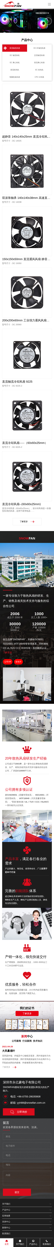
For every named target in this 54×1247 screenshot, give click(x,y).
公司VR (7, 662)
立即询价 (22, 1111)
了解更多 (24, 521)
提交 (17, 1192)
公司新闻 (16, 1041)
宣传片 (18, 662)
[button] (24, 30)
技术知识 (37, 1041)
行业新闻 (27, 1041)
